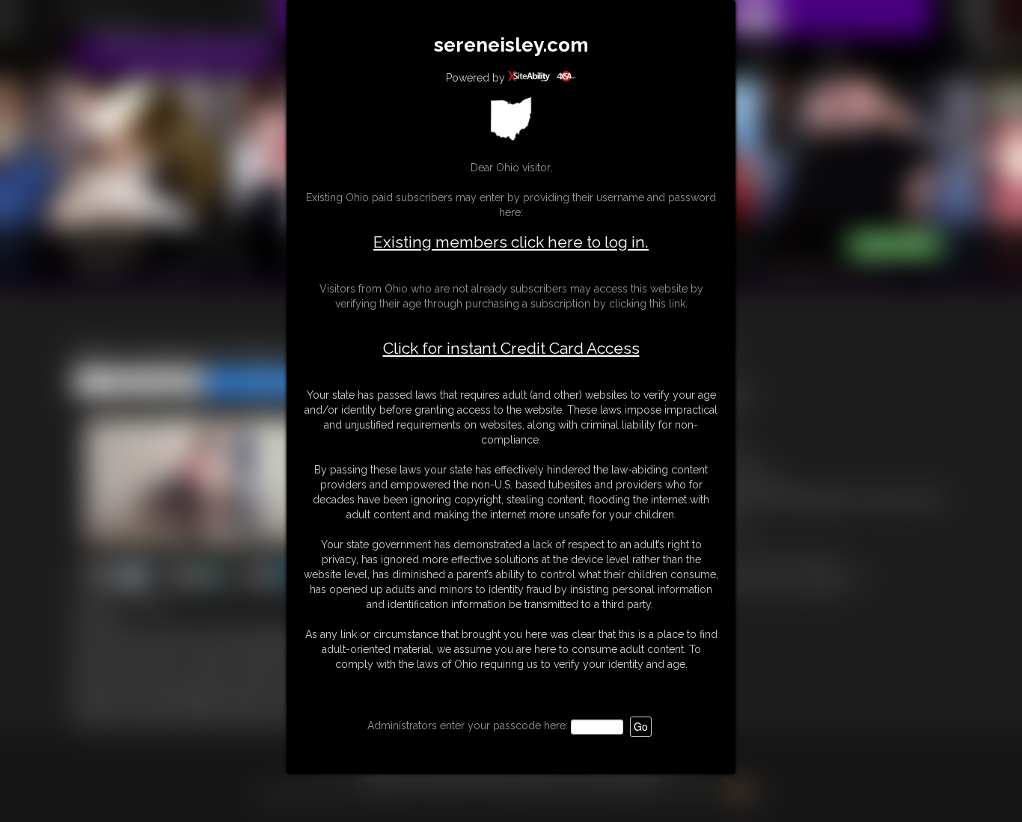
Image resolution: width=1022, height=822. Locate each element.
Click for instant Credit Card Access (511, 348)
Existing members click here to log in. (511, 242)
